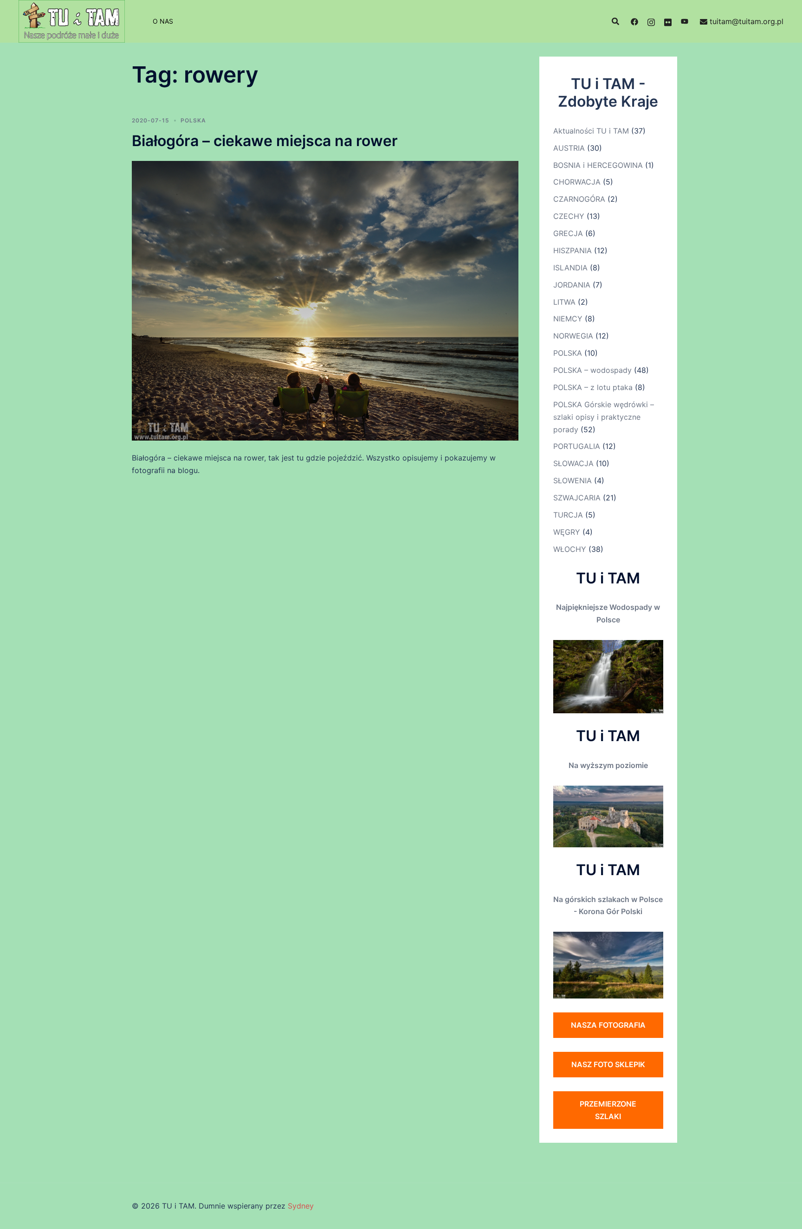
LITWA (564, 302)
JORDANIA (571, 284)
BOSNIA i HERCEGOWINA (598, 165)
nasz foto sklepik (608, 1064)
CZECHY (568, 216)
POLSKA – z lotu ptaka (593, 387)
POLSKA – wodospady (592, 370)
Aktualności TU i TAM (591, 130)
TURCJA (568, 514)
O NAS (163, 21)
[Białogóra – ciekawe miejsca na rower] (325, 300)
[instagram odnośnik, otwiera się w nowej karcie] (651, 21)
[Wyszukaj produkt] (615, 21)
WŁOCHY (569, 549)
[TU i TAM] (72, 20)
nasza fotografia (608, 1025)
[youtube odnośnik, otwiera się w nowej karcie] (684, 21)
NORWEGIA (573, 335)
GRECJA (568, 233)
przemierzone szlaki (608, 1110)
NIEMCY (567, 318)
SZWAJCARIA (577, 497)
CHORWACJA (577, 181)
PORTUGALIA (576, 446)
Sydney (301, 1205)
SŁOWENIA (572, 480)
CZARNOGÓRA (579, 199)
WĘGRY (566, 532)
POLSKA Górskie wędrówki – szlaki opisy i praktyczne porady (603, 417)
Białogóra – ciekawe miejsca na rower (265, 141)
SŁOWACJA (573, 463)
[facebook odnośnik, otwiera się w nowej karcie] (634, 21)
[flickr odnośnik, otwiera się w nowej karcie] (668, 21)
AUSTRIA (569, 148)
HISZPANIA (572, 250)
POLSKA (193, 120)
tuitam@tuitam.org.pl (746, 21)
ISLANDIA (570, 267)
